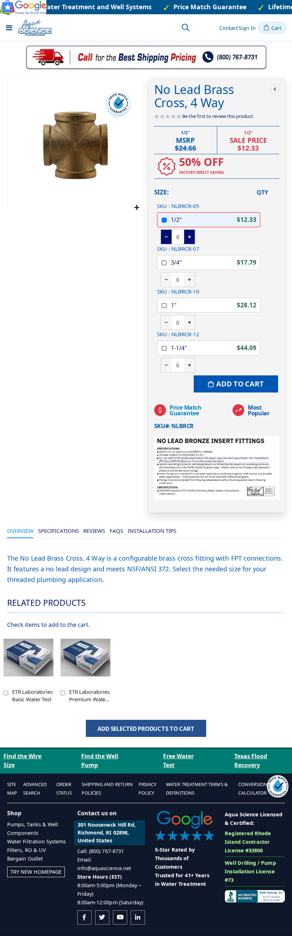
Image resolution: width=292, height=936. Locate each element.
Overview (20, 530)
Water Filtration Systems (36, 841)
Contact (228, 28)
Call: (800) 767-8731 (100, 851)
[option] (208, 219)
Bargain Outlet (25, 858)
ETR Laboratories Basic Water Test (32, 695)
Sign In (247, 28)
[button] (136, 207)
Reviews (94, 530)
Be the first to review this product (217, 116)
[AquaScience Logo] (35, 27)
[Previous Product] (275, 89)
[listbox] (208, 288)
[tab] (20, 531)
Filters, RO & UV (26, 850)
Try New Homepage (36, 871)
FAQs (116, 530)
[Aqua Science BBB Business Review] (255, 895)
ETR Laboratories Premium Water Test (89, 695)
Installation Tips (152, 530)
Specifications (58, 530)
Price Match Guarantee (186, 410)
